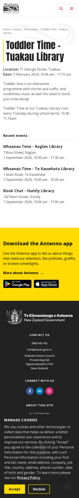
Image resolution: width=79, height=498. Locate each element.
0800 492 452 (40, 343)
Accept (14, 489)
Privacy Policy (28, 477)
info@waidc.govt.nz (39, 349)
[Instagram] (49, 391)
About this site (39, 405)
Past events (30, 29)
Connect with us (39, 381)
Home (7, 29)
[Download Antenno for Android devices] (17, 284)
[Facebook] (30, 391)
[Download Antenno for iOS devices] (46, 284)
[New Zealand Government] (39, 321)
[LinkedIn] (39, 391)
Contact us (39, 335)
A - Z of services (39, 413)
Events (17, 29)
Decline (39, 489)
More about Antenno (20, 273)
